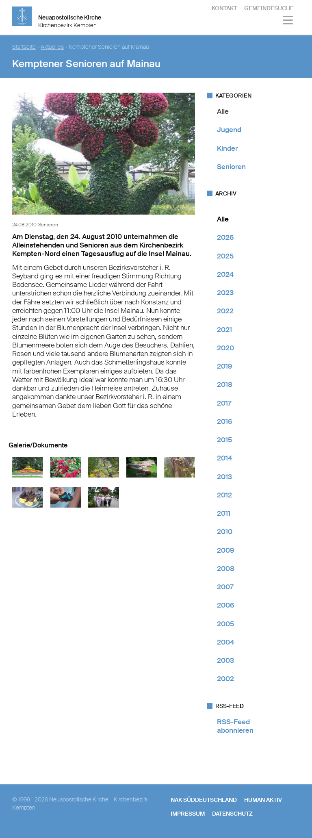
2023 (225, 292)
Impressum (188, 813)
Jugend (229, 129)
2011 (223, 513)
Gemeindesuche (269, 8)
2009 (225, 550)
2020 (225, 347)
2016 (224, 421)
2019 (224, 366)
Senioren (231, 166)
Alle (223, 111)
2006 (225, 605)
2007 (225, 586)
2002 (225, 678)
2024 (225, 274)
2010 (224, 531)
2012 (224, 495)
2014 (224, 458)
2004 (225, 642)
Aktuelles (52, 46)
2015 (224, 439)
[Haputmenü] (288, 21)
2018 (224, 384)
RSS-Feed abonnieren (235, 726)
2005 (225, 623)
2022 (225, 310)
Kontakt (224, 8)
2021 (224, 329)
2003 (225, 660)
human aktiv (263, 799)
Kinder (227, 148)
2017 (224, 403)
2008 (225, 568)
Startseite (24, 46)
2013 (224, 476)
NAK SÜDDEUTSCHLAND (204, 799)
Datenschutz (232, 813)
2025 (225, 256)
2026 (225, 237)
